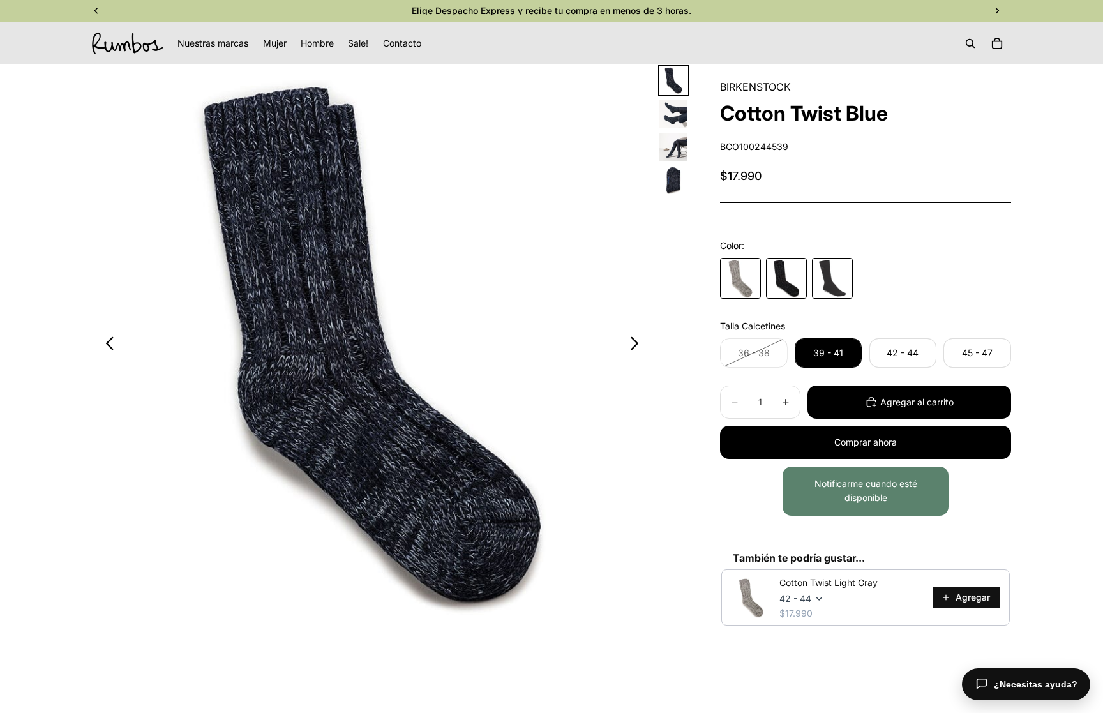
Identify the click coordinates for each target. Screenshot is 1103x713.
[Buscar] (970, 43)
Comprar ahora (865, 442)
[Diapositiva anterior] (106, 345)
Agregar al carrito (917, 401)
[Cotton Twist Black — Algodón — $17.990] (786, 278)
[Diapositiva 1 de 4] (673, 80)
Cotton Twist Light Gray (828, 582)
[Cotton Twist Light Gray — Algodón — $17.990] (740, 278)
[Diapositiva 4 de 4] (673, 180)
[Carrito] (997, 43)
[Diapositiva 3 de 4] (673, 147)
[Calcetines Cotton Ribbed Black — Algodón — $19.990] (832, 278)
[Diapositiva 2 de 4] (673, 114)
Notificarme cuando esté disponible (865, 490)
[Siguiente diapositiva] (638, 345)
